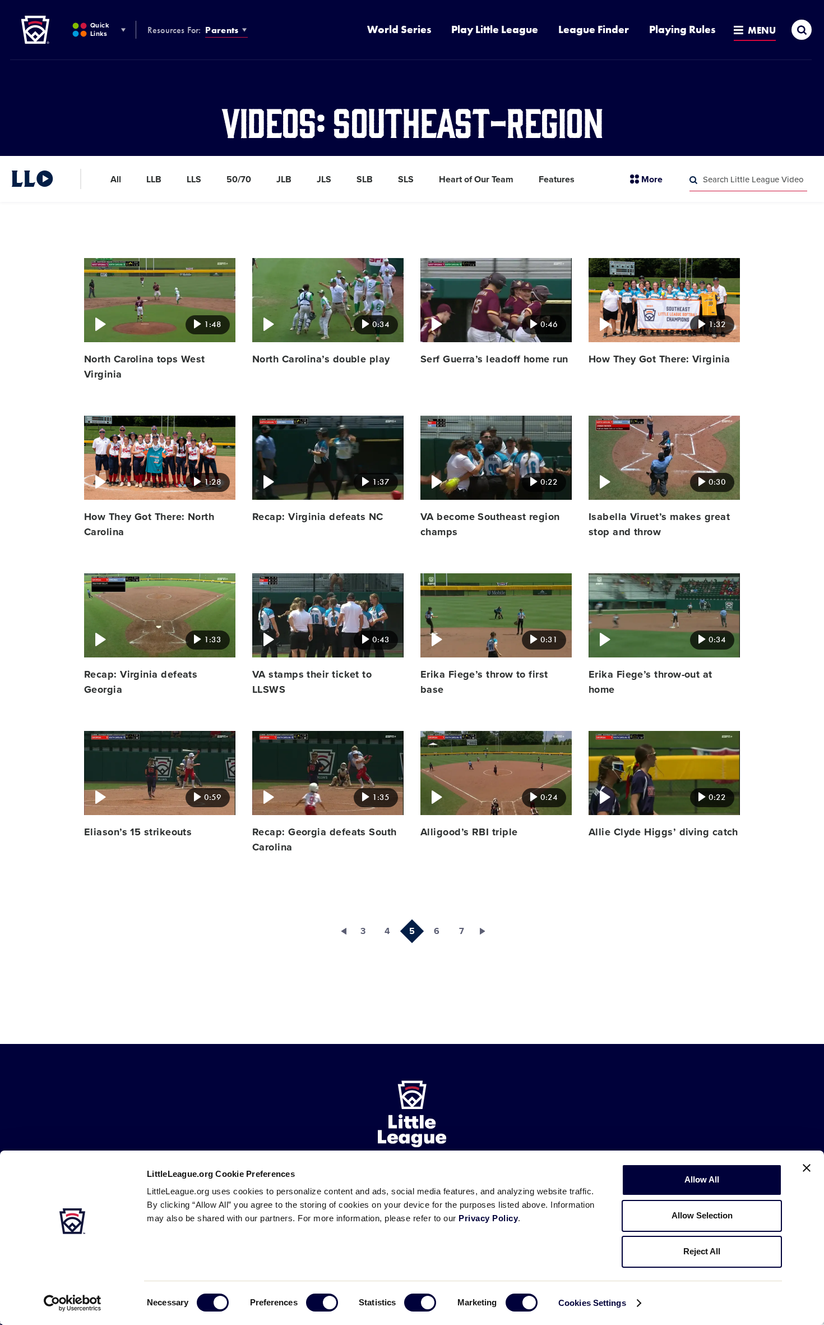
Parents (221, 30)
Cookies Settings (592, 1303)
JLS (324, 179)
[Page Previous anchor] (338, 931)
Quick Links (99, 29)
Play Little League (494, 29)
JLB (283, 179)
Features (557, 179)
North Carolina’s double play (321, 359)
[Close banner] (807, 1168)
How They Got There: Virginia (659, 359)
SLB (365, 179)
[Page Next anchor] (486, 931)
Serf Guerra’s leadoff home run (494, 359)
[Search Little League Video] (693, 180)
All (115, 179)
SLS (406, 179)
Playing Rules (682, 29)
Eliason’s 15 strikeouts (138, 832)
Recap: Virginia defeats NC (317, 516)
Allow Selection (702, 1215)
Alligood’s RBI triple (468, 832)
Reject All (701, 1251)
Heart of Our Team (476, 179)
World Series (399, 29)
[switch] (322, 1303)
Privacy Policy (488, 1218)
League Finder (593, 29)
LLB (153, 179)
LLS (194, 179)
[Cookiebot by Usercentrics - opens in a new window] (73, 1303)
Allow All (701, 1179)
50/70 (238, 179)
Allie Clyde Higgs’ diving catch (663, 832)
